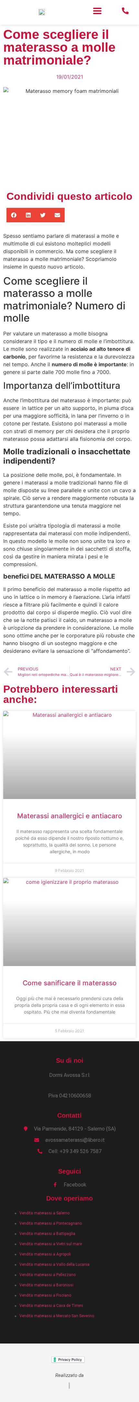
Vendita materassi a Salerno (44, 1213)
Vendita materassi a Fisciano (45, 1295)
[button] (97, 11)
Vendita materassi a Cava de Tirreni (51, 1305)
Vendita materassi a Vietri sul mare (50, 1244)
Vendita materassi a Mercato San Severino (56, 1316)
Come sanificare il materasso (70, 983)
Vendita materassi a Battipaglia (47, 1233)
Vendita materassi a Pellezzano (47, 1275)
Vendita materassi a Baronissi (46, 1285)
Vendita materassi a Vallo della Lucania (54, 1264)
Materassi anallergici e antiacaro (69, 816)
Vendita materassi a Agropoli (45, 1254)
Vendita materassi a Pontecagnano (50, 1223)
